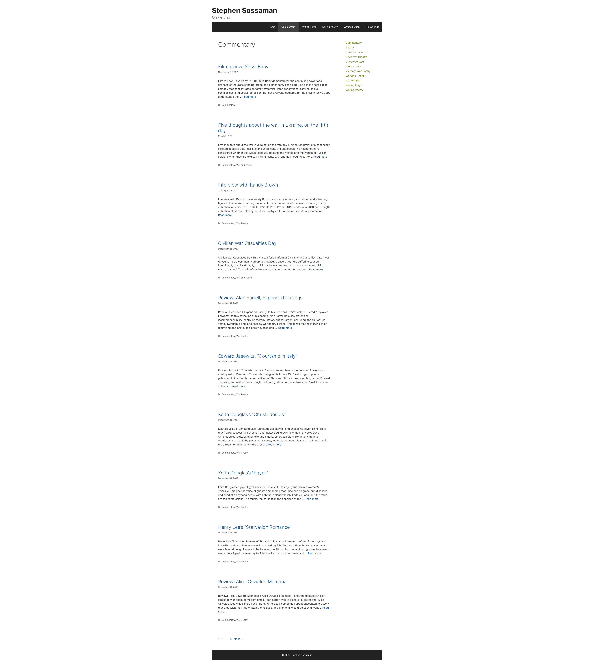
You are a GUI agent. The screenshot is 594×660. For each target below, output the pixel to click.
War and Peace (244, 165)
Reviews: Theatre (356, 57)
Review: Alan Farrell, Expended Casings (260, 297)
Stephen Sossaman (244, 10)
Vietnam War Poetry (358, 71)
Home (272, 26)
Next (238, 638)
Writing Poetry (330, 26)
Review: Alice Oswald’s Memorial (253, 581)
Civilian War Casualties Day (247, 243)
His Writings (372, 26)
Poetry (350, 47)
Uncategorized (355, 61)
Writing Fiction (352, 26)
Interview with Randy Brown (248, 185)
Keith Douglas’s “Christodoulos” (252, 414)
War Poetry (242, 223)
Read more (249, 96)
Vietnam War (354, 66)
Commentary (288, 26)
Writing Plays (309, 26)
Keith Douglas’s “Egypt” (243, 472)
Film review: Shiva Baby (243, 66)
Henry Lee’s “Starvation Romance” (254, 527)
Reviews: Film (354, 52)
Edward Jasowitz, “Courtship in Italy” (257, 356)
